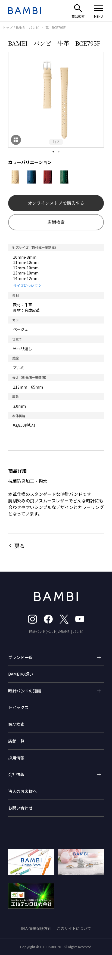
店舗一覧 (16, 741)
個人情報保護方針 (36, 928)
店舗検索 (56, 222)
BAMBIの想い (20, 674)
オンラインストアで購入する (56, 203)
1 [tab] (53, 151)
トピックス (18, 707)
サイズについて (25, 285)
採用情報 (16, 758)
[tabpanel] (56, 100)
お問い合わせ (20, 808)
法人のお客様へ (22, 791)
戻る (19, 546)
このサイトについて (74, 928)
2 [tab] (58, 151)
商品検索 (16, 724)
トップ (8, 27)
